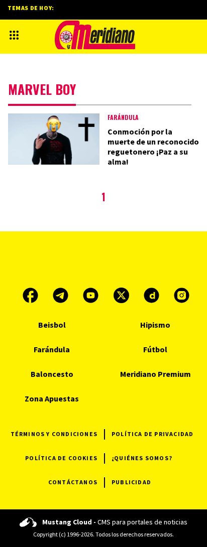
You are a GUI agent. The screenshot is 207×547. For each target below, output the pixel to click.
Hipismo (155, 325)
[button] (14, 35)
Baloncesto (52, 374)
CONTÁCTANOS (72, 482)
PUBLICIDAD (131, 482)
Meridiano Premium (155, 374)
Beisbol (52, 325)
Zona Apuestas (52, 398)
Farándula (123, 117)
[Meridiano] (95, 35)
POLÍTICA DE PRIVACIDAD (152, 434)
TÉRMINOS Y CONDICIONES (54, 434)
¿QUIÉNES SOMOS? (142, 458)
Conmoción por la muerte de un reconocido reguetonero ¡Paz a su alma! (153, 146)
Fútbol (155, 349)
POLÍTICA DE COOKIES (61, 458)
